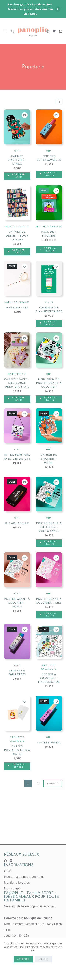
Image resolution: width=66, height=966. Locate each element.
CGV (7, 870)
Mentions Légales (17, 882)
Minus (49, 302)
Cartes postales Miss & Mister (17, 750)
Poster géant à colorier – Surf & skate (49, 527)
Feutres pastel (48, 742)
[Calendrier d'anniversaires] (49, 278)
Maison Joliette (17, 226)
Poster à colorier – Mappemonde (49, 678)
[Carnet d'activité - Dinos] (17, 126)
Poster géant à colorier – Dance (17, 603)
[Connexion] (47, 31)
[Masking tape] (17, 278)
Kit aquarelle (17, 523)
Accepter (23, 959)
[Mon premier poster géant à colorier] (49, 349)
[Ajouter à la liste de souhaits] (24, 115)
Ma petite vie (17, 374)
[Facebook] (5, 860)
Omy (17, 150)
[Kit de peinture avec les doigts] (17, 425)
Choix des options (18, 766)
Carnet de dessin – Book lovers (17, 236)
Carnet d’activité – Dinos (17, 160)
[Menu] (5, 31)
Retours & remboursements (24, 876)
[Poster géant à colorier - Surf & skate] (49, 494)
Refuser (43, 959)
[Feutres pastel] (49, 713)
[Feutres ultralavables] (49, 126)
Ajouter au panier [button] (18, 176)
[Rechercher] (12, 31)
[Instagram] (11, 860)
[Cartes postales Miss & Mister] (17, 713)
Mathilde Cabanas (48, 226)
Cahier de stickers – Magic (49, 459)
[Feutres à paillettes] (17, 641)
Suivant (51, 783)
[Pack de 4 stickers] (49, 202)
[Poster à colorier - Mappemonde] (49, 641)
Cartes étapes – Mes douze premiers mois (17, 383)
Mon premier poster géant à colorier (49, 383)
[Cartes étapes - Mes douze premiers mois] (17, 349)
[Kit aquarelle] (17, 494)
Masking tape (17, 307)
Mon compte (13, 888)
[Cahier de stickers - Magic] (49, 425)
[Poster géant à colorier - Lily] (49, 569)
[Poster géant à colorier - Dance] (17, 569)
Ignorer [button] (57, 9)
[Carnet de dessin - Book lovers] (17, 202)
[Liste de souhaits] (54, 31)
